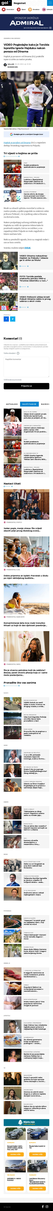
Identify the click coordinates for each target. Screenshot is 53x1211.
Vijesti (23, 9)
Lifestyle (50, 9)
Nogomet (20, 3)
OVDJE (27, 247)
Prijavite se (26, 386)
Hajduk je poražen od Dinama (17, 142)
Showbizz (36, 9)
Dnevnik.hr (10, 9)
